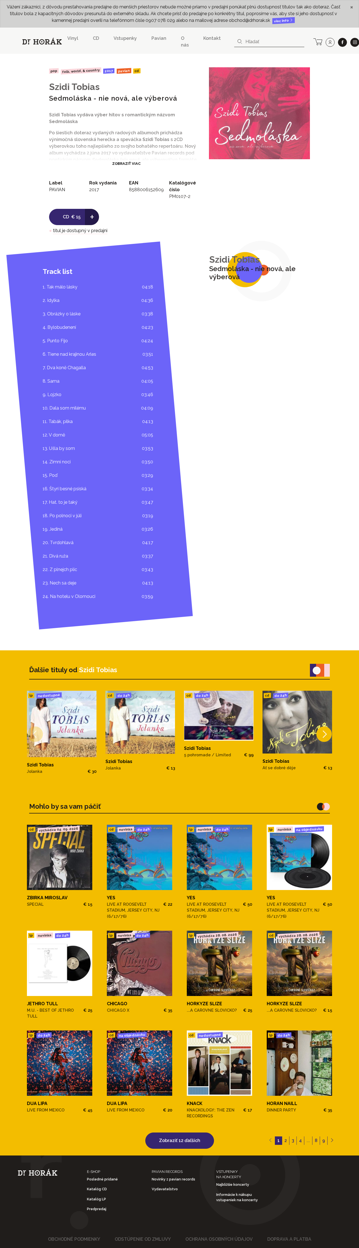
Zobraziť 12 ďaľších (179, 1140)
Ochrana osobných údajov (219, 1239)
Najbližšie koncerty (232, 1184)
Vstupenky (125, 38)
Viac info (282, 21)
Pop (53, 71)
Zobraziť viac (126, 163)
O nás (185, 42)
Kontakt (212, 38)
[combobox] (269, 41)
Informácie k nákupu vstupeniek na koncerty (237, 1197)
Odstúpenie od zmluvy (143, 1239)
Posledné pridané (102, 1179)
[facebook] (342, 42)
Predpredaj (96, 1209)
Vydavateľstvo (165, 1189)
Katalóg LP (96, 1199)
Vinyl (72, 38)
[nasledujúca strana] (332, 1140)
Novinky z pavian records (173, 1179)
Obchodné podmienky (74, 1239)
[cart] (317, 41)
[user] (330, 42)
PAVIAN (124, 71)
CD (96, 38)
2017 (109, 71)
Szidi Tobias (74, 87)
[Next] (324, 734)
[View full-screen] (301, 75)
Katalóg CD (97, 1189)
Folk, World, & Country (81, 71)
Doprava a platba (289, 1239)
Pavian (158, 38)
